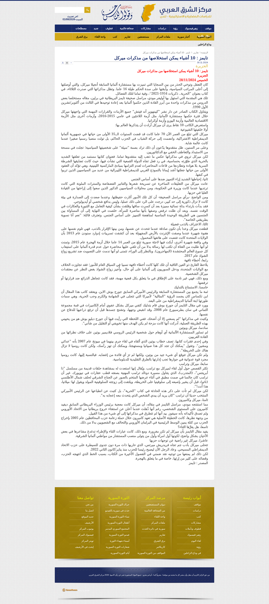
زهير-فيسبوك (194, 534)
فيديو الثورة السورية (119, 534)
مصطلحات (81, 28)
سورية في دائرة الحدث (153, 528)
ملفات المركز (163, 36)
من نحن (90, 504)
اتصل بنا (89, 510)
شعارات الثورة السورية (117, 547)
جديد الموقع (88, 516)
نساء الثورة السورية (119, 516)
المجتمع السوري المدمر (117, 528)
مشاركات (146, 28)
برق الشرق (81, 36)
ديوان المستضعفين (155, 504)
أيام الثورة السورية (120, 553)
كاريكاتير (160, 547)
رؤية (175, 28)
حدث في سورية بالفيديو (117, 510)
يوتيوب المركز (86, 528)
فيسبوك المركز (86, 534)
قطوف (109, 28)
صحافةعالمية (127, 28)
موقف (208, 28)
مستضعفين (143, 36)
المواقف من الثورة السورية (151, 553)
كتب (115, 36)
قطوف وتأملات (193, 528)
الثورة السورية (204, 36)
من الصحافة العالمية (154, 510)
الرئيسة (204, 52)
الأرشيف (89, 522)
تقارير (127, 36)
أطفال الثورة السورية (118, 522)
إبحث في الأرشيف (84, 547)
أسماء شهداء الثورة (119, 541)
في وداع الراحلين (192, 553)
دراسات (162, 28)
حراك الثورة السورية (119, 504)
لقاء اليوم (196, 541)
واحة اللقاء (100, 36)
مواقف (197, 504)
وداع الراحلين (204, 44)
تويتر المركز (87, 541)
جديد (96, 28)
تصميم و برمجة (84, 590)
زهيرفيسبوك (191, 28)
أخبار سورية (183, 36)
